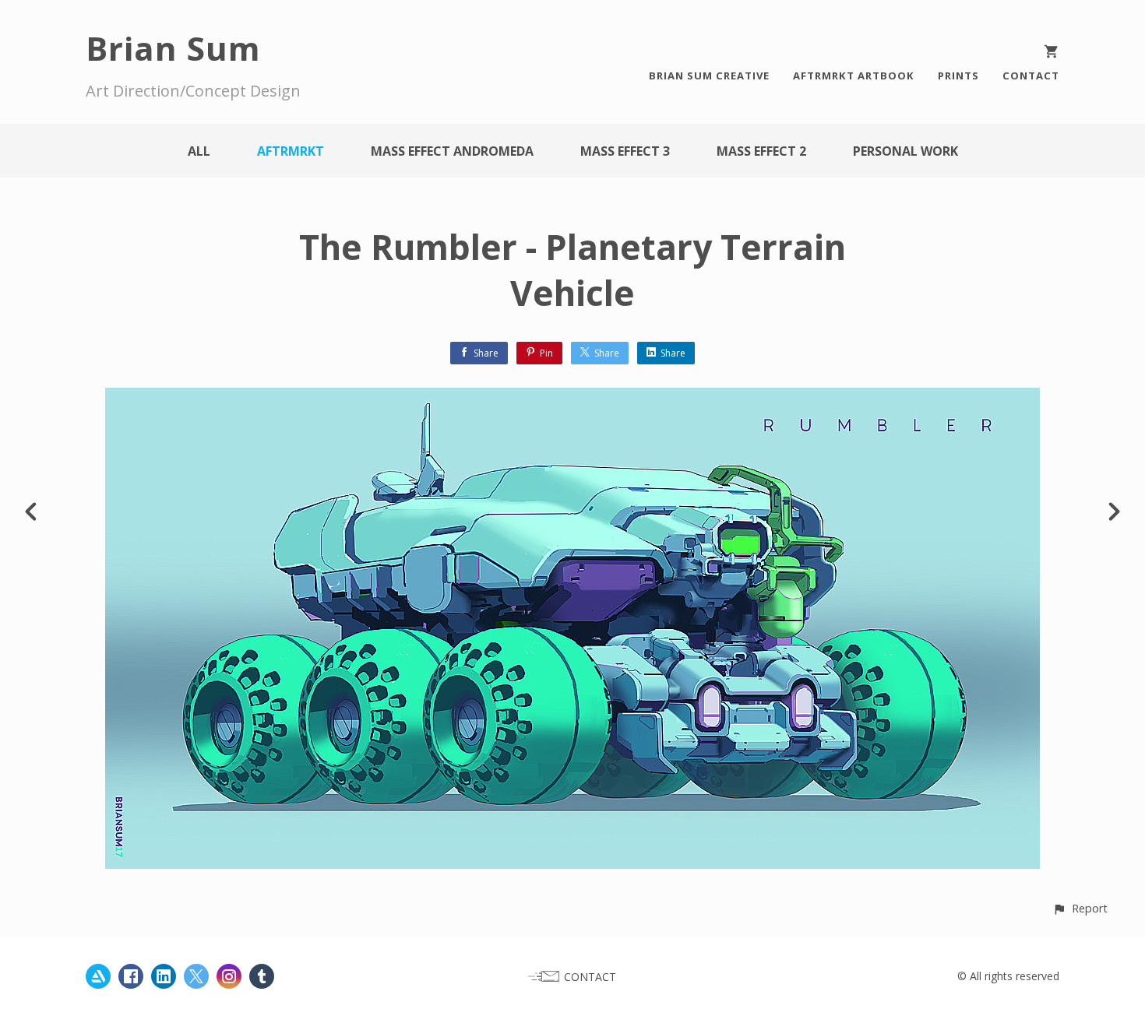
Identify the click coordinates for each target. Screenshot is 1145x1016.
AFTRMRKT (290, 151)
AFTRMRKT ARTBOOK (853, 76)
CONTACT (1030, 76)
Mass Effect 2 (761, 151)
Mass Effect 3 (625, 151)
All (199, 151)
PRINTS (958, 76)
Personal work (905, 151)
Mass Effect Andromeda (452, 151)
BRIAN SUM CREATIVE (709, 76)
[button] (1080, 908)
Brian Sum (173, 48)
